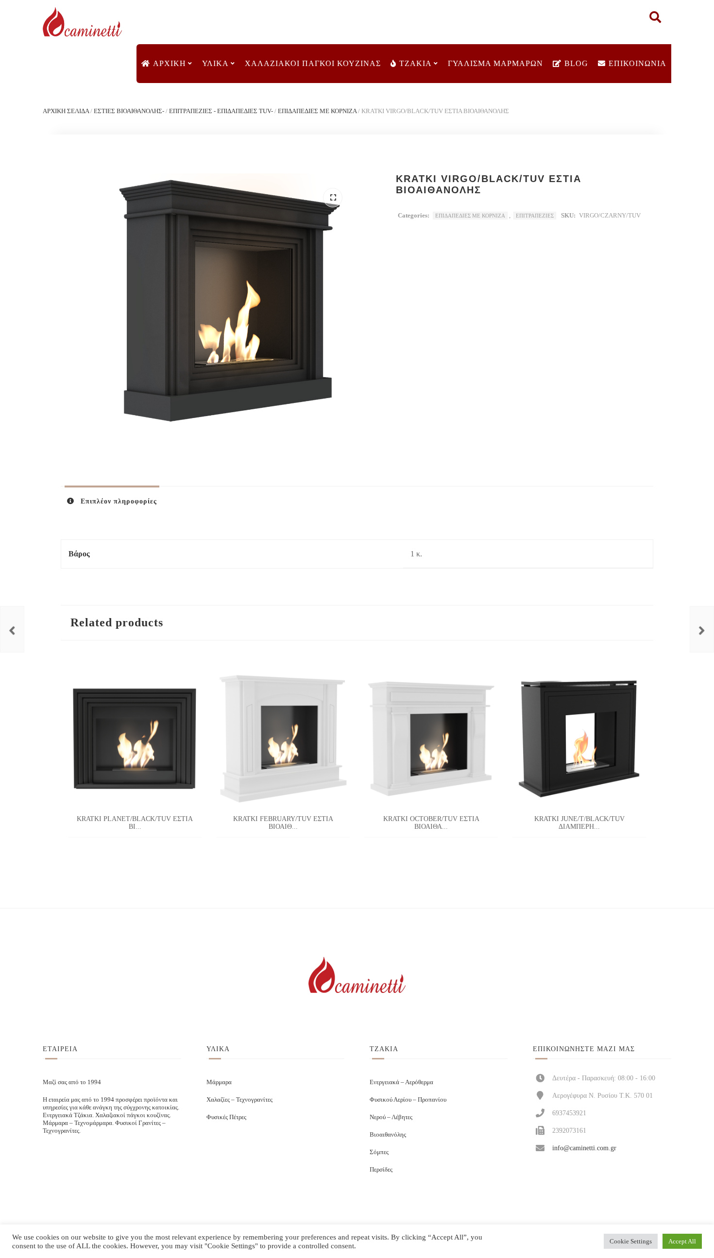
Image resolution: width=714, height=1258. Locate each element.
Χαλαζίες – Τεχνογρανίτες (239, 1099)
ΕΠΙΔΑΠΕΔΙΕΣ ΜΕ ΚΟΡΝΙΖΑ (317, 111)
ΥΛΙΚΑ (215, 63)
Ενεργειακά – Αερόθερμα (401, 1082)
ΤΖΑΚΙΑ (415, 63)
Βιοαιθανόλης (388, 1134)
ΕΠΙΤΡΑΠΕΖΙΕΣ (535, 215)
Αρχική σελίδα (66, 111)
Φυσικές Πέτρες (226, 1117)
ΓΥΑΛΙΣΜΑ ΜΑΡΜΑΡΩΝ (495, 63)
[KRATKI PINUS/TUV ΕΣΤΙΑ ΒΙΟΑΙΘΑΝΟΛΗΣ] (702, 629)
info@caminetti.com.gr (584, 1148)
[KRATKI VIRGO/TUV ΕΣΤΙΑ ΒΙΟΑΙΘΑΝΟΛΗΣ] (12, 629)
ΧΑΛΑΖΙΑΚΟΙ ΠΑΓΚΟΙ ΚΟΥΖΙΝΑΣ (313, 63)
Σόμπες (379, 1152)
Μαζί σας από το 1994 (72, 1082)
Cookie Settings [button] (631, 1241)
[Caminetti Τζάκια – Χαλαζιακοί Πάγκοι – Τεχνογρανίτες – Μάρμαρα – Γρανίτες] (82, 22)
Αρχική (169, 63)
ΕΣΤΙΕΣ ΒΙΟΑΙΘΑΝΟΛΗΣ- (129, 111)
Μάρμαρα (219, 1082)
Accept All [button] (682, 1241)
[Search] (655, 19)
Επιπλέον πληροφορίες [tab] (117, 501)
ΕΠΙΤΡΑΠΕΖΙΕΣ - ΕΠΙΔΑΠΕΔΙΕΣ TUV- (221, 111)
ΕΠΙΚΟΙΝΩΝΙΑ (637, 63)
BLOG (576, 63)
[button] (332, 197)
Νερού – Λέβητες (391, 1117)
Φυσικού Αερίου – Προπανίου (408, 1099)
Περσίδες (381, 1169)
